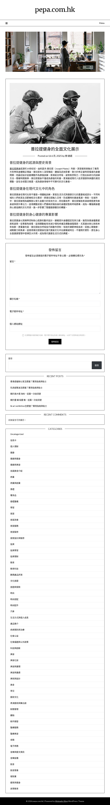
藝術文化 (14, 697)
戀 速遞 (68, 155)
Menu (101, 23)
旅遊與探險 (15, 587)
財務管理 (14, 709)
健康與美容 (15, 464)
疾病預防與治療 (17, 629)
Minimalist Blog (61, 801)
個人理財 (14, 446)
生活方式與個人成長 (19, 617)
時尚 (12, 593)
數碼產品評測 (16, 574)
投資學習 (14, 550)
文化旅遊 (14, 581)
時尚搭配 (14, 599)
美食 (12, 685)
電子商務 (14, 746)
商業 (12, 477)
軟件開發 (14, 721)
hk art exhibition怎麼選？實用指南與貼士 (28, 406)
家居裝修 (14, 532)
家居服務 (14, 526)
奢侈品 (13, 495)
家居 (12, 513)
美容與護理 (15, 666)
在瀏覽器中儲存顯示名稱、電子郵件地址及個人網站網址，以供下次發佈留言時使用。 (55, 335)
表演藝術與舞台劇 (18, 703)
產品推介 (14, 623)
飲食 (12, 764)
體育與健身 (15, 782)
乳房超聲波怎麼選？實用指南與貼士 (26, 387)
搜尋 (10, 358)
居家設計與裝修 (17, 538)
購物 (12, 715)
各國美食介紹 (16, 471)
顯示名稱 (15, 299)
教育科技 (14, 568)
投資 (12, 544)
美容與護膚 (15, 672)
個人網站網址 (16, 324)
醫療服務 (14, 727)
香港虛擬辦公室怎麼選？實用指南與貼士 (28, 381)
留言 (12, 261)
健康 (12, 452)
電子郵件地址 (17, 311)
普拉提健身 (15, 168)
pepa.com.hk (55, 10)
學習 (12, 507)
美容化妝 (14, 660)
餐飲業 (13, 776)
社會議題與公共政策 (19, 642)
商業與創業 (15, 483)
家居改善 (14, 520)
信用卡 (13, 440)
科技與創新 (15, 648)
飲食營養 (14, 770)
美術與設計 (15, 678)
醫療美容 (14, 733)
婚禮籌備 (14, 501)
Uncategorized (16, 434)
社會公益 (14, 636)
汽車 (12, 611)
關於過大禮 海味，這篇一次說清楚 (25, 393)
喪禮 (12, 489)
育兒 (12, 691)
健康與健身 (15, 458)
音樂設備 (14, 758)
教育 (12, 562)
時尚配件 (14, 605)
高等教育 (14, 788)
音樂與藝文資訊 (17, 752)
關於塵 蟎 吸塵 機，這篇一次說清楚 (26, 400)
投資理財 (14, 556)
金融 (12, 739)
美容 (12, 654)
